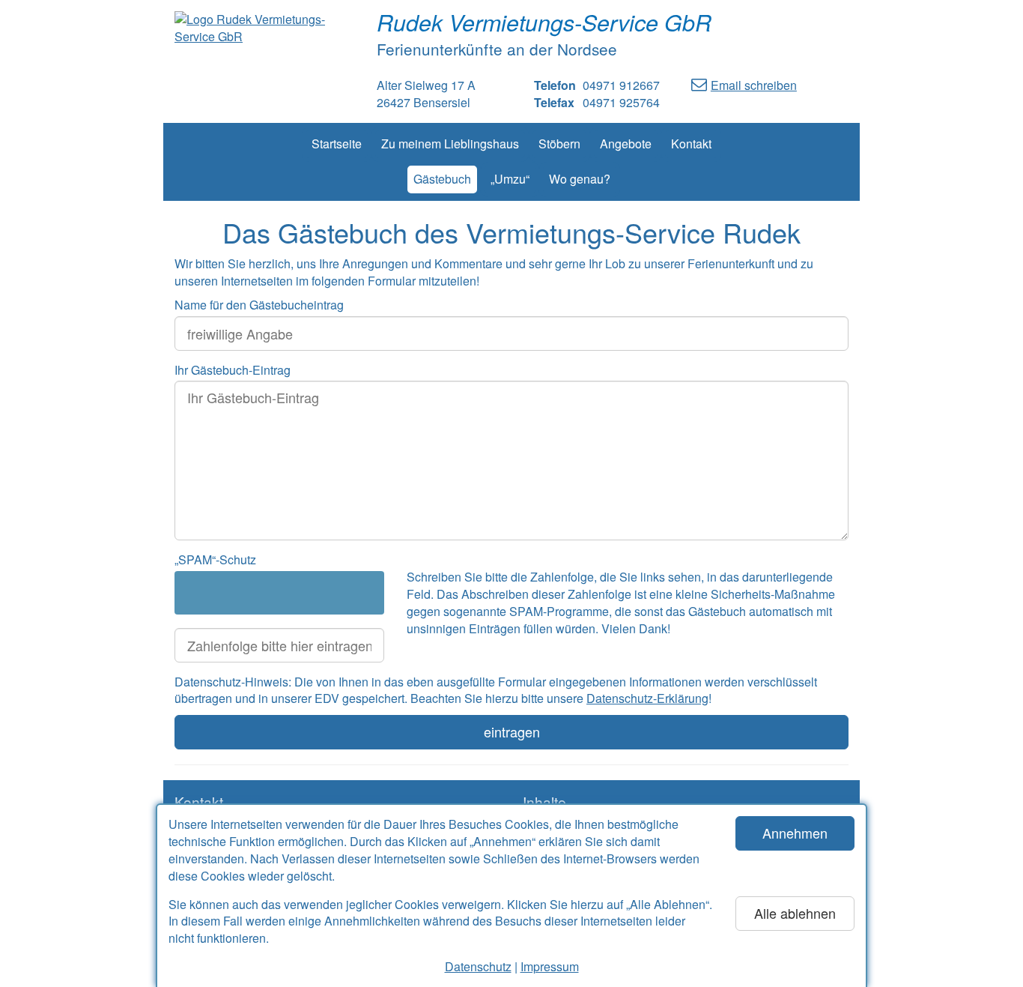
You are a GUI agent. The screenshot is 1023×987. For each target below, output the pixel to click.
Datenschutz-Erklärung (647, 698)
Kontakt (691, 143)
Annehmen (795, 832)
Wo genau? (579, 178)
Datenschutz (478, 966)
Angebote (626, 143)
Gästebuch (442, 178)
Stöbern (559, 143)
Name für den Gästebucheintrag (259, 305)
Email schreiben (754, 85)
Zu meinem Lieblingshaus (450, 143)
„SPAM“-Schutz (215, 559)
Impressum (549, 966)
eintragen (512, 731)
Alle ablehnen (795, 913)
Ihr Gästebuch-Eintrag (232, 370)
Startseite (337, 143)
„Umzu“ (510, 178)
